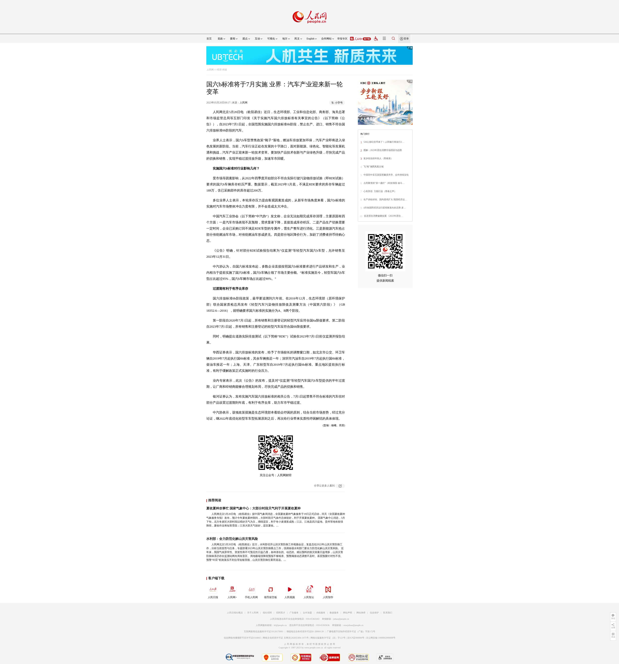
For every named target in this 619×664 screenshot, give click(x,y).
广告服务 (294, 612)
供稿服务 (320, 612)
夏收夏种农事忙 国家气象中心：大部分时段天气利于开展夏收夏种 (253, 508)
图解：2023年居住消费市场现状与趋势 (383, 150)
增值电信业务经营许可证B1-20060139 (305, 631)
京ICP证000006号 (355, 638)
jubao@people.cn (341, 619)
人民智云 (309, 597)
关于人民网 (252, 612)
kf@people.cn (280, 625)
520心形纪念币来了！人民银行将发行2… (384, 142)
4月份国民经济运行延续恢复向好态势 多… (385, 208)
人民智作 (328, 597)
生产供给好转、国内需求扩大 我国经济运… (385, 199)
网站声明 (347, 612)
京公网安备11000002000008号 (380, 638)
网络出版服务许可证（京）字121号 (327, 638)
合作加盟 (307, 612)
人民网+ (232, 597)
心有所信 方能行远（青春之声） (380, 191)
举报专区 (342, 38)
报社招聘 (267, 612)
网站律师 (360, 612)
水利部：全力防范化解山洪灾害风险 (232, 538)
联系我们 (387, 612)
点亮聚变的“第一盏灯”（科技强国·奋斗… (384, 183)
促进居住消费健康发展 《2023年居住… (383, 216)
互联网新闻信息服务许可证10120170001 (263, 631)
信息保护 (374, 612)
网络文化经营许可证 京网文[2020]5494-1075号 (286, 638)
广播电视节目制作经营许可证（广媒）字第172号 (351, 631)
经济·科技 (222, 69)
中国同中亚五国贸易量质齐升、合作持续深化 (386, 175)
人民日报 (213, 597)
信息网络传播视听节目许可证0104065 (242, 638)
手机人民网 (251, 597)
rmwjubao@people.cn (353, 625)
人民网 (210, 69)
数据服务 (334, 612)
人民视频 (290, 597)
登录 (406, 38)
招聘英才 (280, 612)
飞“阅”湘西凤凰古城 (373, 166)
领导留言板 (270, 597)
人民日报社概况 (235, 612)
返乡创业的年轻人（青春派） (378, 158)
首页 (209, 38)
